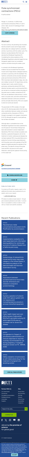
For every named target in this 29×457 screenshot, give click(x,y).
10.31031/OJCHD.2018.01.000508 (10, 168)
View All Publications (14, 372)
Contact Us (20, 403)
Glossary (20, 397)
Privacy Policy (21, 391)
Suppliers (3, 401)
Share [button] (13, 180)
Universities (4, 399)
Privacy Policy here (20, 449)
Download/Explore (15, 175)
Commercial (4, 393)
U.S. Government (5, 391)
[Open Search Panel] (23, 2)
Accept (15, 455)
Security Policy (21, 393)
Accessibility (21, 401)
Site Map (20, 395)
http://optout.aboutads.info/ (7, 452)
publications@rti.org (10, 196)
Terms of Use (21, 399)
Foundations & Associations (7, 395)
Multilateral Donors (5, 397)
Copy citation (9, 33)
